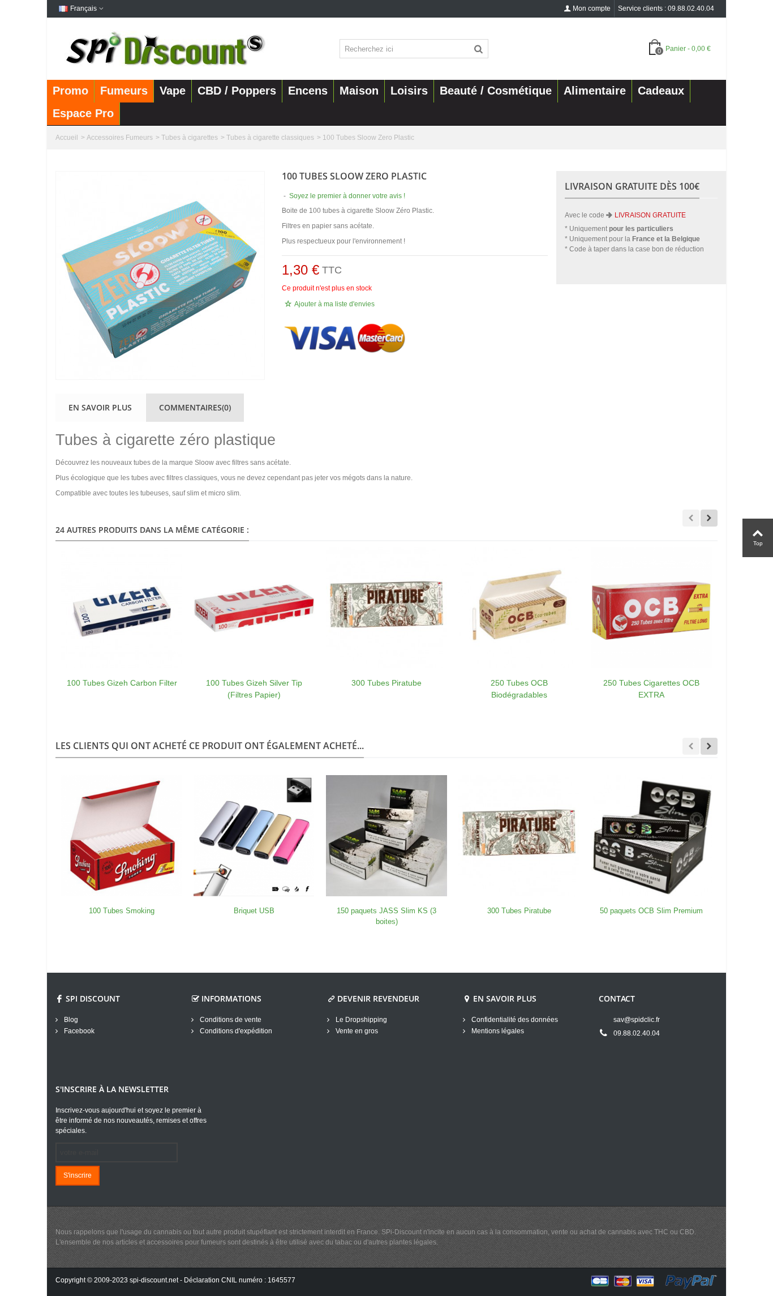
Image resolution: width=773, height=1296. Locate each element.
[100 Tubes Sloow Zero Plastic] (160, 275)
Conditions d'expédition (235, 1031)
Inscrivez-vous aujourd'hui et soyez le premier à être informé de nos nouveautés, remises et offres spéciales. (131, 1120)
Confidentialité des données (514, 1020)
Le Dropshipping (360, 1020)
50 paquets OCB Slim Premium (651, 910)
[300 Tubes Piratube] (386, 607)
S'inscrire (77, 1175)
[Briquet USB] (254, 835)
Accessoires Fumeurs (120, 138)
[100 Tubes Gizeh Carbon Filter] (121, 607)
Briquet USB (254, 910)
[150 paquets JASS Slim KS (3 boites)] (386, 835)
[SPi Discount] (164, 48)
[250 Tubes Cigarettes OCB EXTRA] (651, 607)
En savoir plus (100, 407)
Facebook (78, 1031)
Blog (70, 1020)
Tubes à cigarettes (189, 138)
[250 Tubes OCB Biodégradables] (518, 607)
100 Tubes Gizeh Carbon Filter (122, 682)
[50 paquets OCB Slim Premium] (651, 835)
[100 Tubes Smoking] (121, 835)
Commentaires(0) (195, 407)
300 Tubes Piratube (386, 682)
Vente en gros (356, 1031)
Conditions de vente (229, 1020)
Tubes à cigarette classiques (270, 138)
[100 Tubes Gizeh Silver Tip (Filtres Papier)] (254, 607)
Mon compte (592, 8)
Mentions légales (497, 1031)
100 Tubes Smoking (121, 910)
